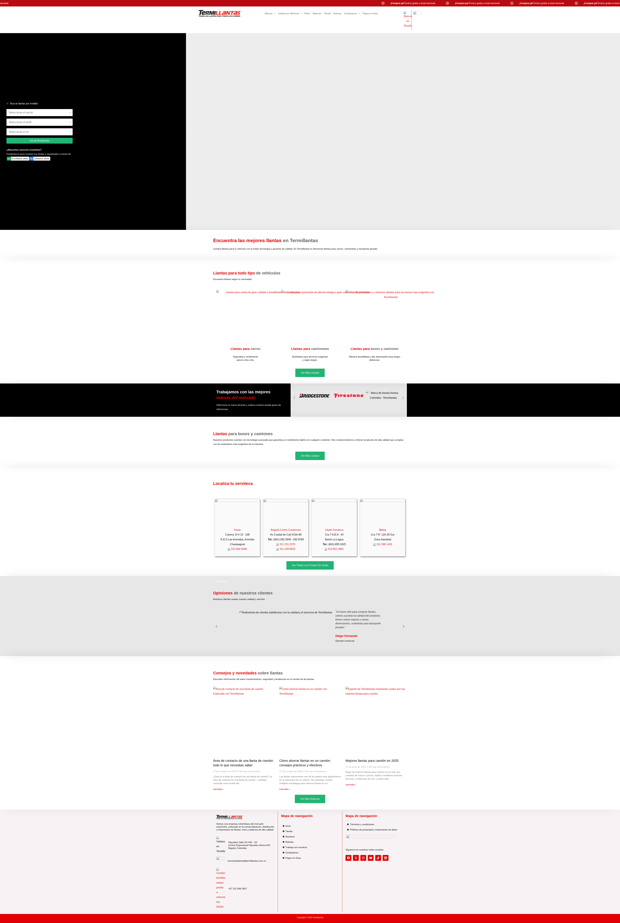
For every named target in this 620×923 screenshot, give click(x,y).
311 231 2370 (287, 544)
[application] (273, 13)
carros (245, 349)
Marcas (268, 13)
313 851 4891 (335, 549)
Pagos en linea (370, 13)
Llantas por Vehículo (288, 13)
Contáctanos (350, 13)
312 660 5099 (238, 549)
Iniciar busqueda (39, 140)
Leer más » (218, 789)
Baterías (317, 13)
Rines (307, 13)
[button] (191, 131)
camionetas (310, 349)
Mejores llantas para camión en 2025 (372, 760)
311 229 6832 (287, 549)
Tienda (327, 13)
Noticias (337, 13)
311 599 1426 (384, 544)
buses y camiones (374, 349)
